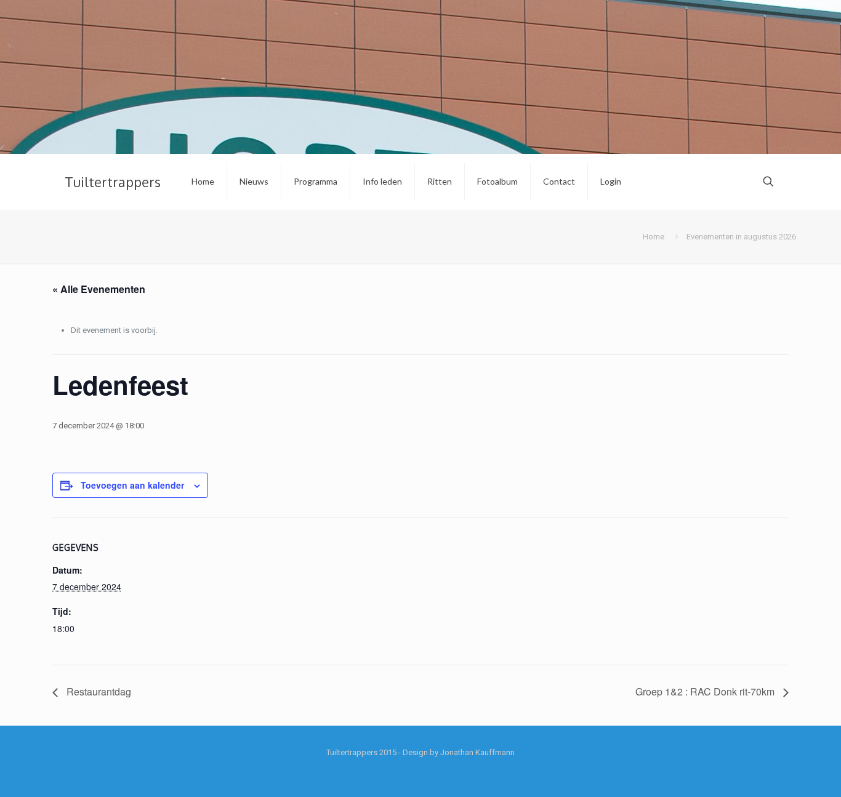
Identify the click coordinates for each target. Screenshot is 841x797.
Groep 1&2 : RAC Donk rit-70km (706, 691)
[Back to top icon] (782, 772)
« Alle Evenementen (98, 289)
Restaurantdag (97, 691)
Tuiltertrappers (113, 181)
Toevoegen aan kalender (132, 485)
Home (653, 236)
